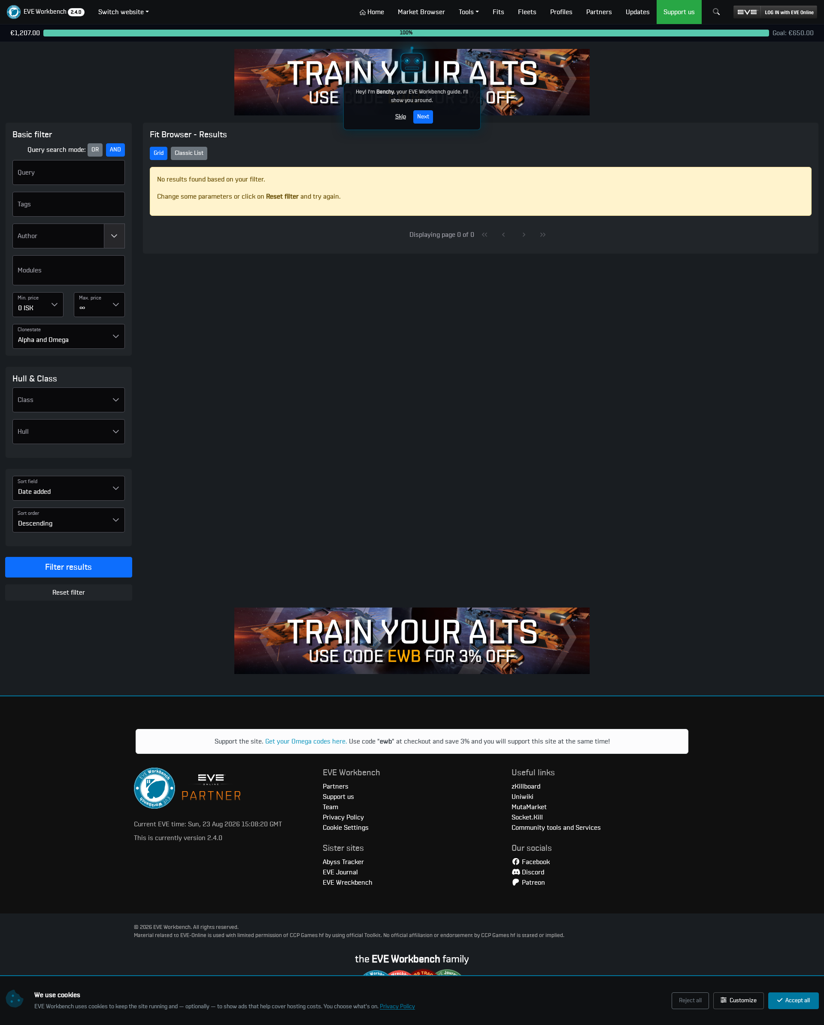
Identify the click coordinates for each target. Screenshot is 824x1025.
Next (423, 117)
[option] (68, 273)
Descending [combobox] (35, 523)
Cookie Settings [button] (346, 827)
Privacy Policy (397, 1007)
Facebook (535, 862)
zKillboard (526, 786)
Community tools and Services (556, 827)
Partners (335, 786)
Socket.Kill (527, 817)
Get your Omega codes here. (306, 741)
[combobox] (58, 236)
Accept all (797, 1001)
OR (95, 150)
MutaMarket (529, 807)
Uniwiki (522, 796)
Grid (159, 153)
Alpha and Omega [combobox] (43, 339)
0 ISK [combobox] (25, 308)
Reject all (690, 1001)
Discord (532, 872)
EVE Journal (340, 872)
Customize (742, 1001)
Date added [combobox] (34, 491)
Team (330, 807)
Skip (400, 117)
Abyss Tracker (343, 862)
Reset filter (68, 592)
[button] (46, 12)
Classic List (189, 153)
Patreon (532, 882)
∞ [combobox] (82, 308)
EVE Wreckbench (348, 882)
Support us (338, 796)
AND (115, 150)
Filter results (68, 567)
